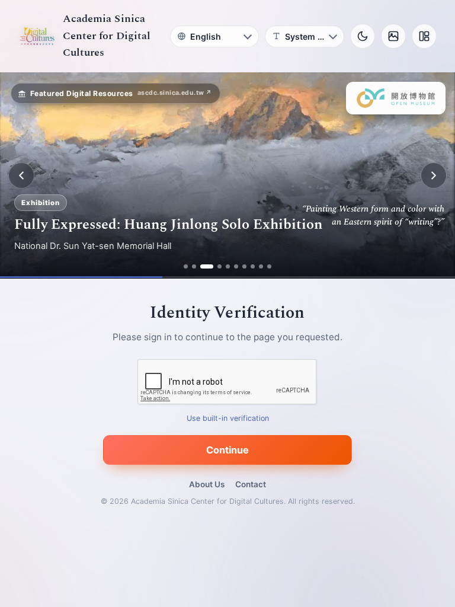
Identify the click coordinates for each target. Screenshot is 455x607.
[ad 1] (186, 266)
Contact (250, 484)
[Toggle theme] (362, 36)
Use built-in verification (228, 418)
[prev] (21, 175)
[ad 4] (219, 266)
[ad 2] (194, 266)
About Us (207, 484)
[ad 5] (228, 266)
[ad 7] (244, 266)
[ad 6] (236, 266)
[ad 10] (269, 266)
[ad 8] (253, 266)
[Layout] (424, 36)
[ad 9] (261, 266)
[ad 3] (206, 266)
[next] (434, 175)
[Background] (393, 36)
